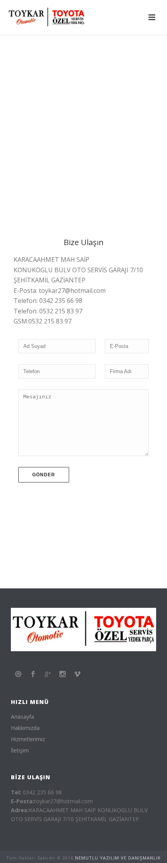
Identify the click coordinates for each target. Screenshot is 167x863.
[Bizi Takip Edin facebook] (33, 674)
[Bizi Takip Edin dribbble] (18, 674)
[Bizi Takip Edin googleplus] (48, 674)
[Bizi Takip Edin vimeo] (77, 674)
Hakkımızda (25, 728)
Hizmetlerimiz (28, 739)
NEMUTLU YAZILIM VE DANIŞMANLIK (118, 858)
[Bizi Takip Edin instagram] (62, 674)
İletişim (20, 750)
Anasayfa (22, 716)
